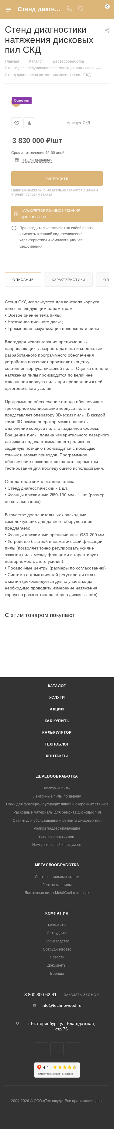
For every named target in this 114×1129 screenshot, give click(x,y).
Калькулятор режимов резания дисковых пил (51, 214)
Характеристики (68, 280)
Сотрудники (57, 933)
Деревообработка (57, 776)
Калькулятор (57, 732)
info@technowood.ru (61, 1005)
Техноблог (57, 744)
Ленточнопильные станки (57, 877)
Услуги (57, 697)
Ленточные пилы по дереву (57, 796)
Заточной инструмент (57, 836)
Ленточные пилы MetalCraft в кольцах (57, 893)
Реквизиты (57, 925)
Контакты (57, 756)
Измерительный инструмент (57, 845)
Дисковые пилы (57, 788)
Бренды (57, 973)
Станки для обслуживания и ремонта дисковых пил (57, 820)
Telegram (41, 1048)
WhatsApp (57, 1048)
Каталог (57, 686)
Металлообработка (57, 865)
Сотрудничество (57, 949)
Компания (57, 913)
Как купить (57, 721)
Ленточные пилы (57, 885)
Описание (22, 280)
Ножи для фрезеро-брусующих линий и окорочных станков (57, 804)
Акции (57, 709)
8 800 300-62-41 (40, 995)
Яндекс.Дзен (72, 1048)
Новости (57, 957)
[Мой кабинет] (92, 9)
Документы (57, 965)
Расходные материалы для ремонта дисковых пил (57, 812)
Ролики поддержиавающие (57, 828)
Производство (57, 941)
